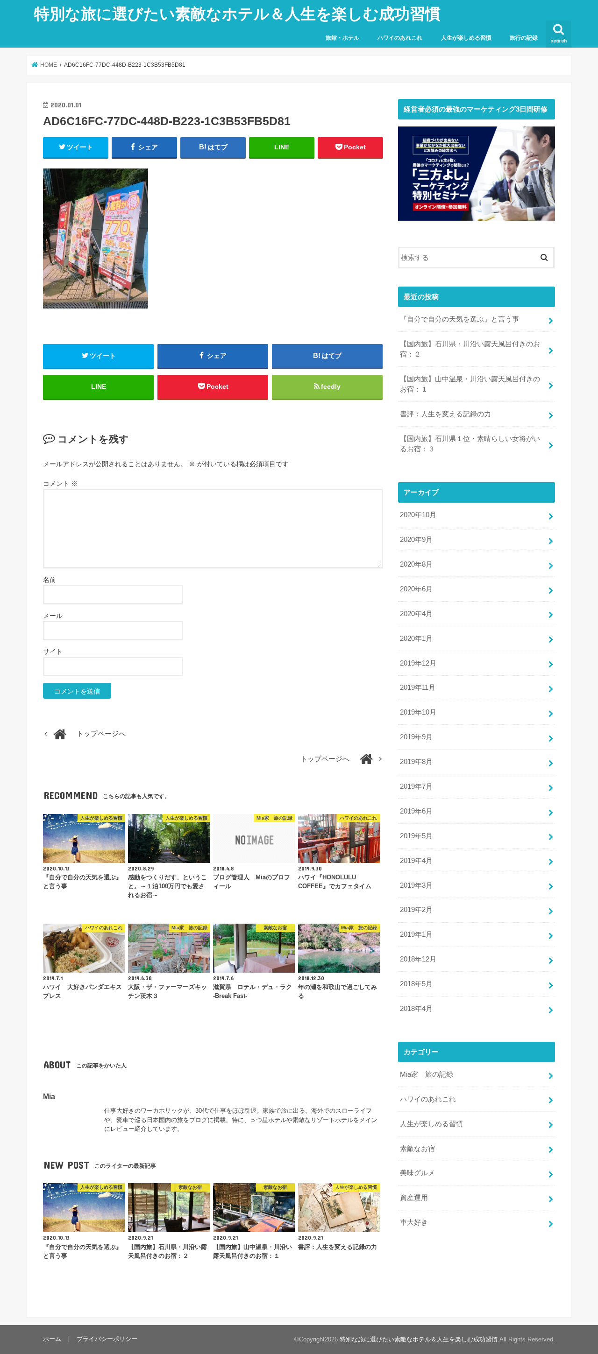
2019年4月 (416, 860)
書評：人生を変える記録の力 (445, 414)
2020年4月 (416, 613)
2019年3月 (416, 885)
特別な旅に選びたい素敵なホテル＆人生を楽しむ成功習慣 (237, 13)
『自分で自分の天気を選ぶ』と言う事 (459, 319)
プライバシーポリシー (107, 1338)
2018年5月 (416, 984)
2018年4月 (416, 1008)
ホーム (52, 1338)
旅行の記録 (524, 38)
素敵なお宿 (417, 1148)
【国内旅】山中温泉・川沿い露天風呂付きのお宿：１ (470, 384)
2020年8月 (416, 564)
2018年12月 (418, 959)
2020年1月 (416, 638)
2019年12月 (418, 663)
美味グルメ (417, 1173)
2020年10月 (418, 515)
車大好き (414, 1222)
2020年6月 (416, 589)
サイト (53, 651)
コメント (60, 483)
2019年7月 (416, 786)
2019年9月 (416, 737)
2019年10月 (418, 712)
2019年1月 (416, 934)
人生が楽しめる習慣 (466, 38)
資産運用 (414, 1197)
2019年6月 (416, 811)
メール (53, 615)
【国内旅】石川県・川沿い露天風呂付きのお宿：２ (470, 349)
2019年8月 (416, 761)
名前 (49, 579)
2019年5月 (416, 836)
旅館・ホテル (342, 38)
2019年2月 (416, 909)
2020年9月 (416, 539)
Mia (49, 1096)
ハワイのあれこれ (399, 38)
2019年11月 (417, 687)
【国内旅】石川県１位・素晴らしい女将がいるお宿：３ (470, 444)
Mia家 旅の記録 (426, 1074)
